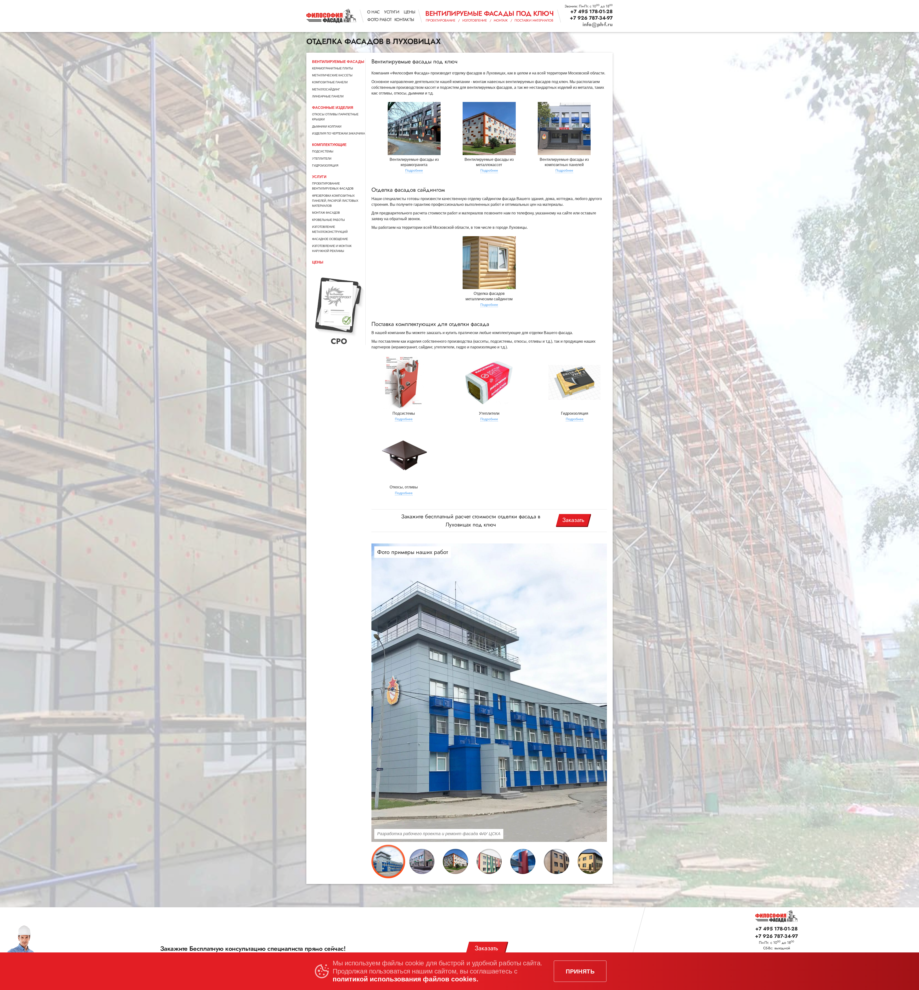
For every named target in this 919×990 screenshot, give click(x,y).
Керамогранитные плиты (332, 68)
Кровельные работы (328, 220)
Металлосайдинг (326, 89)
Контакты (404, 20)
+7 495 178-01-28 (591, 11)
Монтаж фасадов (326, 212)
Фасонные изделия (332, 108)
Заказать (573, 519)
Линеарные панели (328, 96)
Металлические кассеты (332, 75)
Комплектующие (329, 145)
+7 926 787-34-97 (591, 18)
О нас (373, 12)
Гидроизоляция (325, 165)
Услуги (391, 12)
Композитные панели (330, 82)
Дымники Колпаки (327, 126)
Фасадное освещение (330, 239)
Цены (409, 12)
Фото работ (379, 20)
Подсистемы (322, 151)
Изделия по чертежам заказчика (338, 133)
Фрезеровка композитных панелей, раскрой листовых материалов (335, 201)
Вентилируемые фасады (338, 62)
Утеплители (321, 158)
